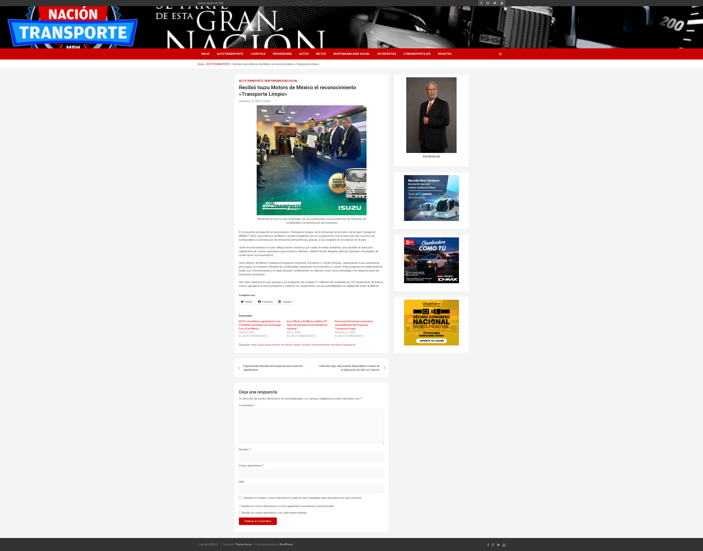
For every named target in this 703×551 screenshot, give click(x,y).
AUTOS (304, 54)
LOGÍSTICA (258, 54)
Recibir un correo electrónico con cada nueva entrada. (274, 512)
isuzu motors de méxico (279, 344)
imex (254, 344)
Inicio (205, 54)
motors (306, 344)
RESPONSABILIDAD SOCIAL (351, 54)
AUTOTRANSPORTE (230, 54)
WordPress (286, 544)
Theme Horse (243, 544)
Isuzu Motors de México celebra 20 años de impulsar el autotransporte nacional (307, 325)
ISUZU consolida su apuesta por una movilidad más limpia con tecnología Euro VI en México (260, 325)
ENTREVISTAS (386, 54)
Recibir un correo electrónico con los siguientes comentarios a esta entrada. (288, 506)
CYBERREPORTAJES (417, 54)
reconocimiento (320, 344)
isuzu (261, 344)
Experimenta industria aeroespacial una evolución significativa (273, 367)
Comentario (247, 405)
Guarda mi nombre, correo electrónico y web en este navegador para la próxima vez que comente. (303, 498)
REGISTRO (445, 54)
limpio (297, 344)
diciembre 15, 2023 (250, 101)
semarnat (336, 344)
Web (241, 481)
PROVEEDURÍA (282, 54)
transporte (349, 344)
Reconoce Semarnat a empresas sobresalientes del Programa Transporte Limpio (354, 325)
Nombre (245, 449)
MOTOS (321, 54)
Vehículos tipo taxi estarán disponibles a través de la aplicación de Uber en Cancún (349, 367)
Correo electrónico (251, 465)
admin (266, 101)
